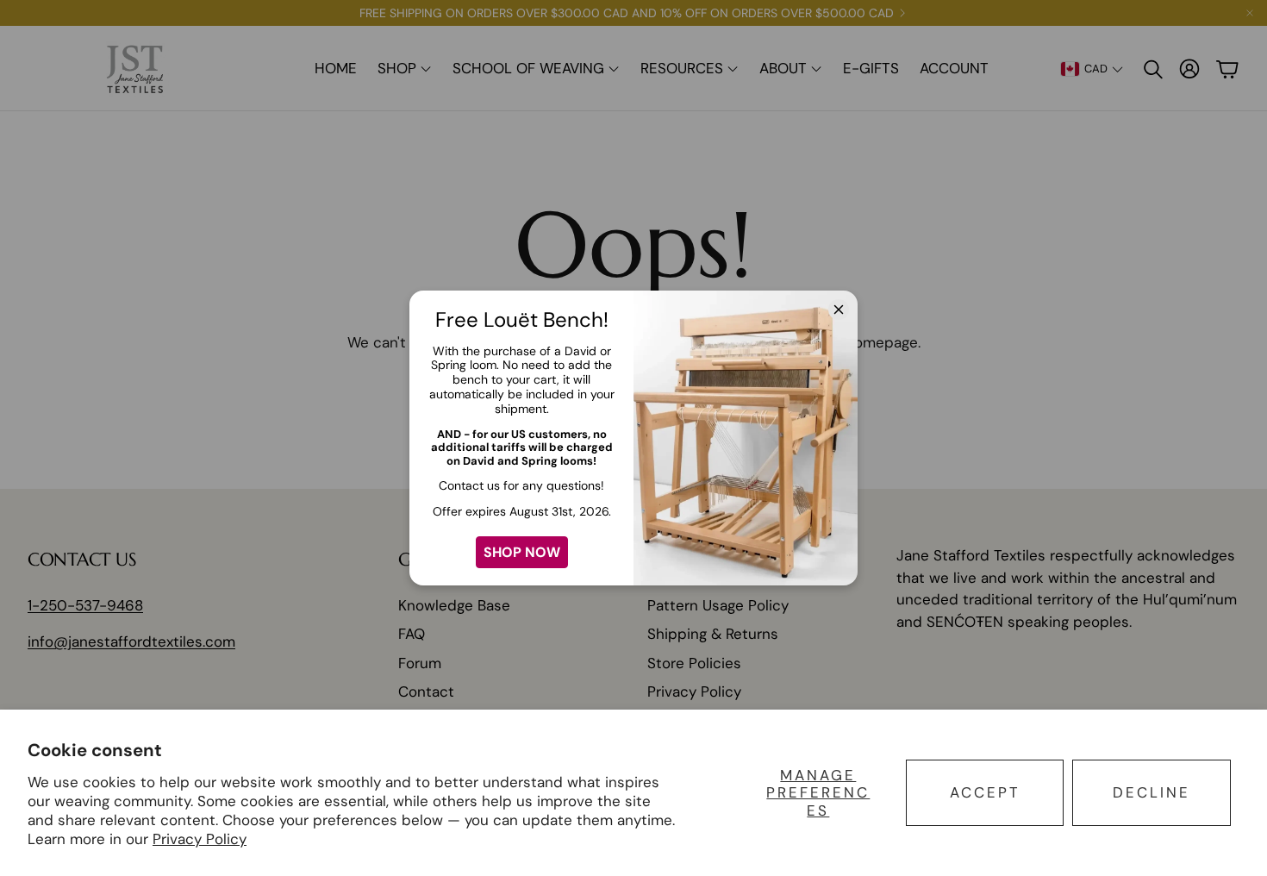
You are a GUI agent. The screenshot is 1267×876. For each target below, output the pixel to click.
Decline (1151, 792)
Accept (985, 792)
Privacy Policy (200, 838)
